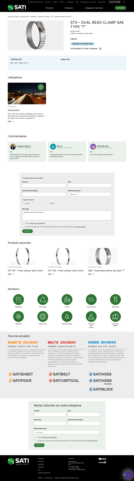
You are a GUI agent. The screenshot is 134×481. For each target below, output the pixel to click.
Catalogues (70, 2)
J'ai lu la (35, 223)
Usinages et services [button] (94, 8)
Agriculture (18, 307)
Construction (91, 307)
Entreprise (37, 420)
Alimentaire (115, 307)
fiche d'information (80, 226)
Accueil (10, 16)
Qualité (55, 2)
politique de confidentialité (37, 223)
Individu (27, 203)
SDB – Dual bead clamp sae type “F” (106, 270)
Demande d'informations (82, 44)
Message (25, 209)
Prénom (25, 182)
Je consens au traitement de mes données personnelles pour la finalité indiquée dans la (55, 226)
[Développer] (128, 474)
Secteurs (41, 461)
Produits (16, 16)
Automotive (14, 110)
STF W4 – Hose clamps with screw (65, 270)
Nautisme (18, 324)
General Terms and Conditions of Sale (67, 478)
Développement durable (88, 2)
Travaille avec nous (44, 473)
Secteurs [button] (69, 8)
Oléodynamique (67, 324)
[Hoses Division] (103, 347)
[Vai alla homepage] (17, 10)
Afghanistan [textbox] (73, 194)
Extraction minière (115, 324)
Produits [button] (49, 8)
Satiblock (33, 16)
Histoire (62, 2)
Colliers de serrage (43, 16)
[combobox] (90, 194)
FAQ (77, 2)
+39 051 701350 (75, 468)
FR (123, 2)
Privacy (40, 478)
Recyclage (42, 307)
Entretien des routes (91, 325)
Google (30, 147)
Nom (69, 182)
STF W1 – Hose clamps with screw (25, 270)
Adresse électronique (30, 191)
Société (52, 203)
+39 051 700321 (74, 466)
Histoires (48, 2)
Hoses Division (24, 16)
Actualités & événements (35, 2)
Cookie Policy (48, 478)
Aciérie (67, 307)
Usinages (41, 464)
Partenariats (101, 2)
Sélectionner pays (74, 191)
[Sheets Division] (23, 347)
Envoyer (27, 231)
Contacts (120, 8)
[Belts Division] (63, 347)
